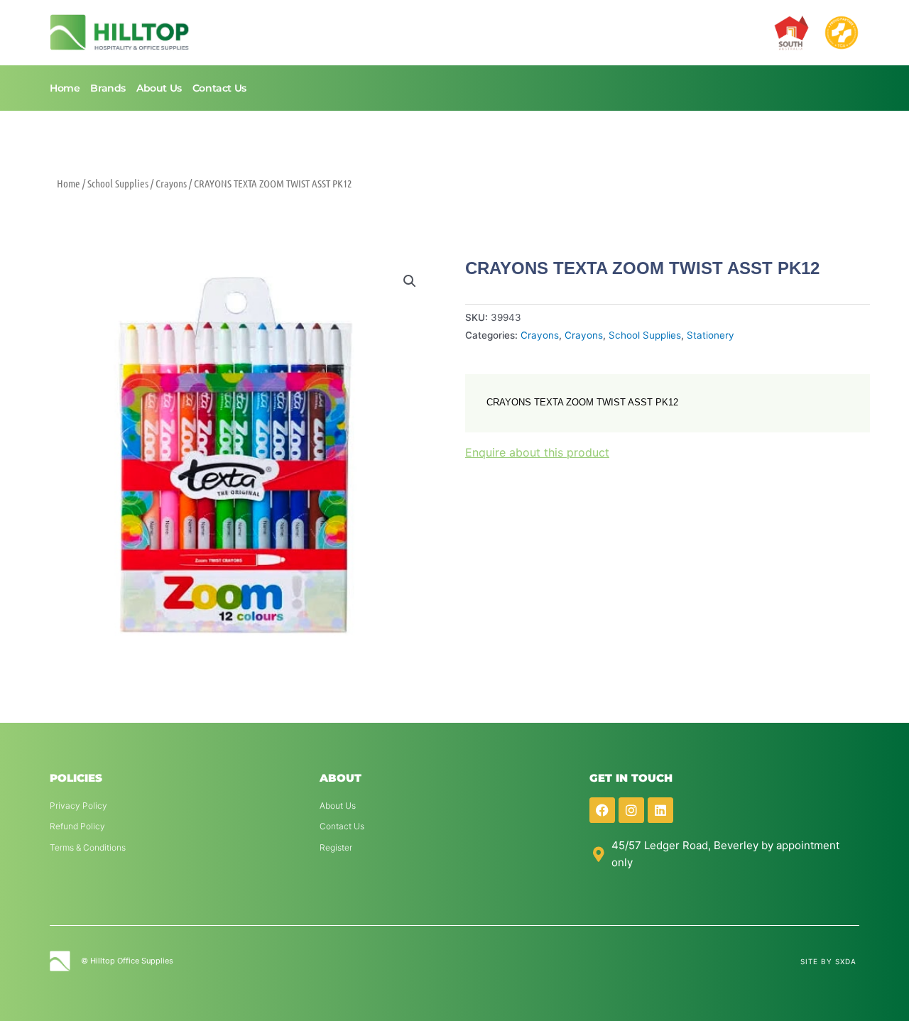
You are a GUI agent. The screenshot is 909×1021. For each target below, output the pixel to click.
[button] (410, 281)
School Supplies (117, 183)
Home (65, 88)
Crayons (171, 183)
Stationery (710, 335)
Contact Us (219, 88)
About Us (159, 88)
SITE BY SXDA (828, 961)
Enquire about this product (537, 452)
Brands (108, 88)
